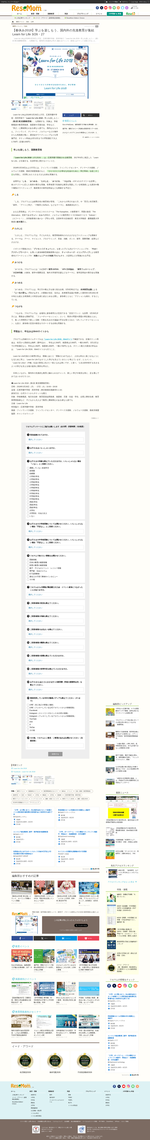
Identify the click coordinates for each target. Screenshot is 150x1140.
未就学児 (15, 795)
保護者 (59, 795)
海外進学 (52, 1097)
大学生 (52, 795)
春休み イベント (67, 791)
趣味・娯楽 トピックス (52, 799)
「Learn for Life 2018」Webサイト (58, 339)
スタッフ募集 (124, 1121)
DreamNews (109, 1121)
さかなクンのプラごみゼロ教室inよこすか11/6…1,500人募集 (83, 132)
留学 (51, 1095)
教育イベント (71, 121)
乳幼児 (30, 795)
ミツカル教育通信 (36, 1116)
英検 (69, 1095)
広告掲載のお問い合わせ (44, 1121)
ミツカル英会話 (72, 1105)
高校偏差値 (34, 1108)
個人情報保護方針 (76, 1121)
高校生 (44, 795)
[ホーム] (12, 22)
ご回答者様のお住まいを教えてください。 (46, 629)
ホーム (19, 14)
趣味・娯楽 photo (83, 799)
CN (136, 8)
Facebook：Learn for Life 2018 (24, 772)
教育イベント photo (68, 799)
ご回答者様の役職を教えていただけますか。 (47, 656)
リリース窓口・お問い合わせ (28, 1121)
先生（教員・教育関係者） (83, 791)
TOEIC (70, 1097)
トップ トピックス (36, 799)
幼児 (23, 795)
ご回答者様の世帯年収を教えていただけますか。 (49, 669)
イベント (99, 14)
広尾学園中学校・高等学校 (73, 795)
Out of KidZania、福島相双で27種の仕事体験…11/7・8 (81, 124)
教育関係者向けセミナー (51, 791)
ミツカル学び (35, 1113)
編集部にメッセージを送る (92, 137)
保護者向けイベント (34, 791)
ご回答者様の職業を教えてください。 (45, 643)
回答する (55, 754)
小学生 (37, 795)
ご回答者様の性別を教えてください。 (45, 603)
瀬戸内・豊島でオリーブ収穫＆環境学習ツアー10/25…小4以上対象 (85, 128)
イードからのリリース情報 (90, 1121)
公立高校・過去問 (36, 1110)
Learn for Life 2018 (20, 768)
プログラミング (82, 14)
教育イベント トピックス (20, 799)
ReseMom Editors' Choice (75, 18)
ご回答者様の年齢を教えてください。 (45, 616)
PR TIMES (102, 1121)
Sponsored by (86, 868)
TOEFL (70, 1100)
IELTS (70, 1102)
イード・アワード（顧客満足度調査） (48, 18)
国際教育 (51, 14)
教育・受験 (35, 14)
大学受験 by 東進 (115, 14)
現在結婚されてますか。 (39, 435)
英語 (66, 14)
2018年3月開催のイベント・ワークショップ (26, 802)
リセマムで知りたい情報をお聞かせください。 (48, 556)
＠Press (117, 1121)
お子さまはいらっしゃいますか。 (43, 448)
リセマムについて (57, 1121)
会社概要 (66, 1121)
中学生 (33, 1100)
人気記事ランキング (23, 18)
